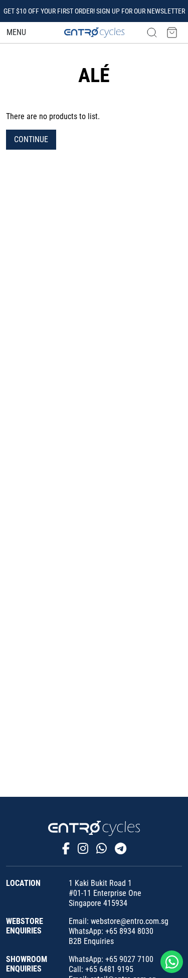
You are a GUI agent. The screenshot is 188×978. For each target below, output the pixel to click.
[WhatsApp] (101, 849)
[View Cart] (172, 32)
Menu (16, 32)
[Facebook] (66, 849)
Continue (31, 139)
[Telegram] (120, 849)
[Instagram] (83, 849)
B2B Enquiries (91, 941)
